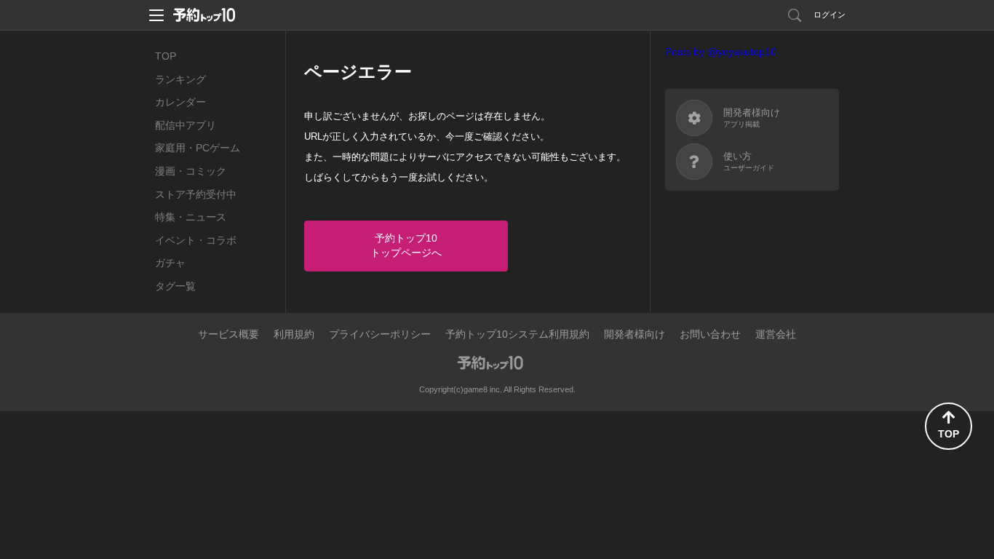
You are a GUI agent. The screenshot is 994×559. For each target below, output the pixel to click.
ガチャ (170, 263)
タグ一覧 (175, 286)
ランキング (180, 79)
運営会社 (775, 334)
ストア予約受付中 (195, 194)
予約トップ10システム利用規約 (517, 334)
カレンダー (180, 102)
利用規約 (294, 334)
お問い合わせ (710, 334)
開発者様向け (634, 334)
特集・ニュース (190, 217)
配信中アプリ (185, 125)
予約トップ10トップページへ (406, 245)
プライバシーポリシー (380, 334)
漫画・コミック (190, 171)
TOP (165, 56)
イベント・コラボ (195, 240)
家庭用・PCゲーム (197, 148)
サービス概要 (228, 334)
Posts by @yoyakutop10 (720, 52)
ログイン (830, 14)
